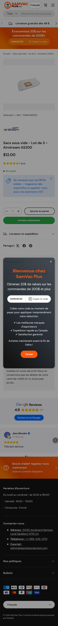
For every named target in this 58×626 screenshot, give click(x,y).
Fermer (29, 354)
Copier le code (40, 298)
